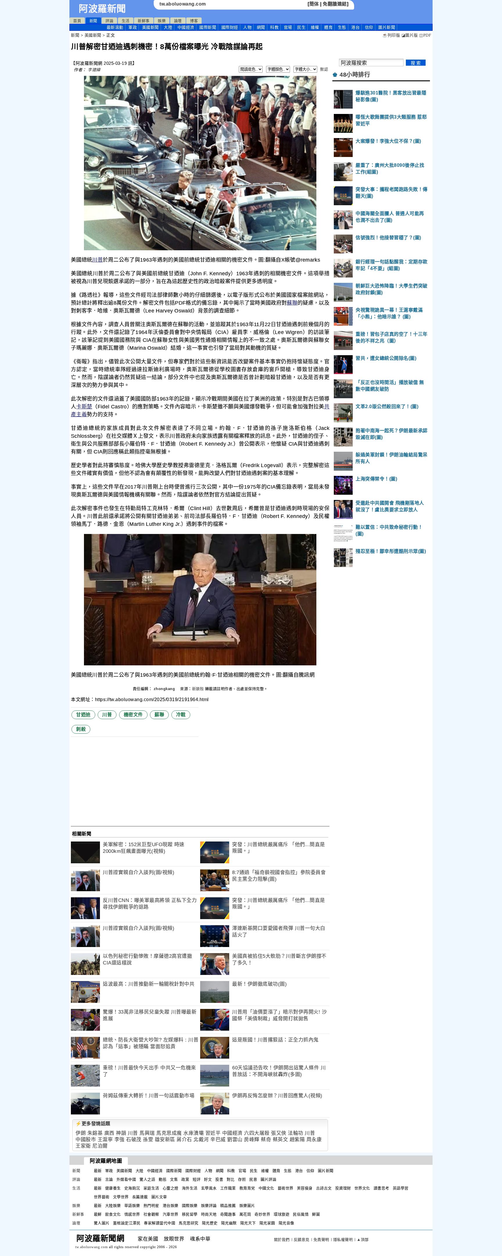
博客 (194, 21)
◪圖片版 (409, 35)
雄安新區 (165, 1139)
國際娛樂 (190, 1205)
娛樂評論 (209, 1205)
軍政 (132, 27)
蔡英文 (280, 1139)
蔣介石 (184, 1139)
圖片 (386, 27)
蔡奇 (266, 1139)
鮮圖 (316, 1214)
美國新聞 (150, 27)
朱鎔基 (95, 1133)
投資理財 (343, 1188)
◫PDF (425, 35)
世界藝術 (102, 1197)
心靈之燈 (170, 1188)
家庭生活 (151, 1188)
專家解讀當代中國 (159, 1223)
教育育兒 (247, 1188)
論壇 (178, 21)
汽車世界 (170, 1214)
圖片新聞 (326, 1171)
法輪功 (295, 1133)
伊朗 (81, 1133)
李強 (119, 1139)
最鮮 (98, 1214)
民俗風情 (301, 1214)
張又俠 (278, 1133)
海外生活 (190, 1188)
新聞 (93, 21)
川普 (97, 260)
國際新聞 (207, 27)
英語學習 (400, 1188)
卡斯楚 (84, 407)
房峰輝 (251, 1139)
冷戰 (181, 714)
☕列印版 (391, 35)
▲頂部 (363, 1239)
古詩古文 (324, 1188)
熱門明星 (151, 1205)
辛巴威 (218, 1139)
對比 (230, 1179)
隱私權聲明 (343, 1239)
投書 (219, 1179)
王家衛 (83, 1146)
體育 (328, 27)
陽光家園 (267, 1223)
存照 (242, 1179)
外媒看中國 (126, 1179)
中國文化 (266, 1188)
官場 (288, 27)
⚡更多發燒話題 (93, 1123)
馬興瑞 (147, 1133)
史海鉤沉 (132, 1188)
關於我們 (282, 1239)
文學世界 (121, 1197)
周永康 (314, 1139)
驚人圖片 (102, 1223)
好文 (208, 1179)
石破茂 (133, 1139)
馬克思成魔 (169, 1133)
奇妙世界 (262, 1214)
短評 (196, 1179)
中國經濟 (186, 27)
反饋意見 (301, 1239)
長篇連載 (140, 1197)
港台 (355, 27)
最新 (115, 27)
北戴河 (201, 1139)
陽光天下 (248, 1223)
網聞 (261, 27)
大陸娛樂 (113, 1205)
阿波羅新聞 (102, 8)
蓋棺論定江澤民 (127, 1223)
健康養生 (113, 1188)
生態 (342, 27)
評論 (109, 21)
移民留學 (190, 1214)
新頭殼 (198, 689)
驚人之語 (147, 1179)
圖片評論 (268, 1179)
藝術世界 (285, 1188)
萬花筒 (245, 1214)
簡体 (314, 3)
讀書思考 (381, 1188)
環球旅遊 (281, 1214)
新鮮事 (144, 21)
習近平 (213, 1133)
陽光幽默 (229, 1223)
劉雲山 (235, 1139)
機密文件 (133, 714)
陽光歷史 (210, 1223)
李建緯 (94, 69)
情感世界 (132, 1214)
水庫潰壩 (193, 1133)
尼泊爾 (100, 1146)
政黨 (185, 1179)
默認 (324, 69)
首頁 (77, 21)
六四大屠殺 (257, 1133)
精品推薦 (228, 1205)
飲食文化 (113, 1214)
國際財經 (229, 27)
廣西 (109, 1133)
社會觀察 (151, 1214)
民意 (253, 1179)
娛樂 (162, 21)
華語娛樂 (132, 1205)
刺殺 (81, 729)
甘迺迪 (83, 714)
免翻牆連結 (335, 3)
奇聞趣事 (228, 1214)
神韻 (121, 1133)
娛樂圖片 (247, 1205)
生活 (126, 21)
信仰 (369, 27)
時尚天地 (209, 1214)
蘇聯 (292, 303)
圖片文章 (159, 1197)
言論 (109, 1179)
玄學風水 (209, 1188)
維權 (315, 27)
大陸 (168, 27)
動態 (162, 1179)
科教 (274, 27)
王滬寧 (105, 1139)
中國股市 (86, 1139)
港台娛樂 (170, 1205)
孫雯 (148, 1139)
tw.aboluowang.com (182, 3)
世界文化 (362, 1188)
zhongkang (165, 689)
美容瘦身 (305, 1188)
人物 (247, 27)
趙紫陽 (297, 1139)
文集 (174, 1179)
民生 (301, 27)
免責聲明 (321, 1239)
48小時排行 (355, 75)
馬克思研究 (188, 1223)
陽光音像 (286, 1223)
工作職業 (228, 1188)
